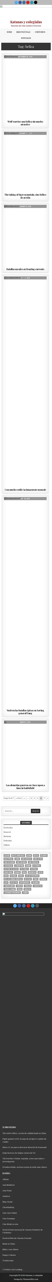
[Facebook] (20, 2)
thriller (28, 886)
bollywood (8, 859)
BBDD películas (23, 32)
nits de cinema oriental (13, 879)
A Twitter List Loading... (12, 1270)
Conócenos (40, 32)
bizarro (44, 855)
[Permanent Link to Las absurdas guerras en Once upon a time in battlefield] (25, 752)
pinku (36, 879)
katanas (13, 875)
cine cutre (38, 859)
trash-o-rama (9, 889)
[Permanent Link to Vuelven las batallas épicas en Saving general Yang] (25, 602)
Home (9, 32)
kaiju (6, 875)
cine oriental (33, 862)
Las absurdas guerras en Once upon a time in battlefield (25, 786)
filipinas (34, 869)
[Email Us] (31, 2)
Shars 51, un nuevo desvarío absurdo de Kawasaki (24, 1147)
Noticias (7, 836)
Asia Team (7, 1191)
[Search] (35, 2)
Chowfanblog (8, 1207)
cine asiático (26, 859)
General (7, 832)
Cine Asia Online (9, 1213)
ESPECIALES (26, 38)
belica (36, 855)
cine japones (21, 862)
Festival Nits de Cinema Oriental (16, 1238)
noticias (28, 879)
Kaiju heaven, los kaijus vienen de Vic (18, 1153)
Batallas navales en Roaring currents (25, 269)
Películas (25, 62)
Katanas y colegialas (26, 22)
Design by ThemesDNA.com (26, 1279)
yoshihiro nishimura (12, 892)
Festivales (8, 828)
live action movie (32, 875)
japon (40, 872)
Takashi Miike (9, 886)
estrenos (36, 865)
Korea (21, 875)
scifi (6, 882)
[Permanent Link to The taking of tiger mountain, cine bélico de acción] (25, 162)
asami (29, 855)
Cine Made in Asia (10, 1224)
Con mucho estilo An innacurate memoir (25, 489)
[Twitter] (16, 2)
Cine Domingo (8, 1219)
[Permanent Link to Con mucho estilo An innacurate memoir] (25, 381)
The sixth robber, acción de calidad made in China (24, 1133)
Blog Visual (7, 1202)
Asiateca (6, 1196)
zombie (25, 892)
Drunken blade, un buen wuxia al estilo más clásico (24, 1167)
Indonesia (32, 872)
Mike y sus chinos (10, 1249)
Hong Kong (8, 872)
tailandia (35, 882)
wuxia (19, 889)
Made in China (8, 1244)
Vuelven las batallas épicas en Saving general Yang (25, 712)
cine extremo (9, 862)
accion (6, 855)
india (24, 872)
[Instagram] (24, 2)
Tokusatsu (37, 886)
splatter (13, 882)
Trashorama (7, 1261)
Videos (7, 845)
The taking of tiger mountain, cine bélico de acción (25, 196)
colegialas (8, 865)
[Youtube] (28, 2)
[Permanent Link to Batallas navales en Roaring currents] (25, 236)
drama (28, 865)
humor (17, 872)
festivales (24, 869)
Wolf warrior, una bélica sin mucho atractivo (25, 123)
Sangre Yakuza (9, 1255)
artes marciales (18, 855)
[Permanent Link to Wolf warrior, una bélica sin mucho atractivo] (25, 87)
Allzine (5, 1179)
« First (19, 798)
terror (19, 886)
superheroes (25, 882)
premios (43, 879)
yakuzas (27, 889)
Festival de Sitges (11, 869)
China (17, 859)
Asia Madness (8, 1185)
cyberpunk (19, 865)
